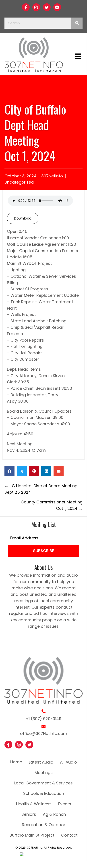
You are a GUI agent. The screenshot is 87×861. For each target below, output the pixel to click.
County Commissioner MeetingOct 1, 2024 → (52, 505)
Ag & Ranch (54, 814)
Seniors (28, 814)
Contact (69, 835)
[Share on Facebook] (9, 471)
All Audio (68, 762)
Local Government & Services (43, 783)
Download (22, 218)
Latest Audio (41, 762)
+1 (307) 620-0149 (43, 718)
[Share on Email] (59, 471)
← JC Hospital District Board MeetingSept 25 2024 (40, 489)
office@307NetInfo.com (43, 733)
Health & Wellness (34, 804)
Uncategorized (19, 182)
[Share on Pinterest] (34, 471)
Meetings (44, 772)
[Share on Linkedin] (46, 471)
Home (16, 762)
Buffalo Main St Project (32, 835)
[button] (26, 7)
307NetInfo (52, 176)
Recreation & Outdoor (43, 824)
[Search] (77, 23)
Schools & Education (43, 793)
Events (64, 804)
